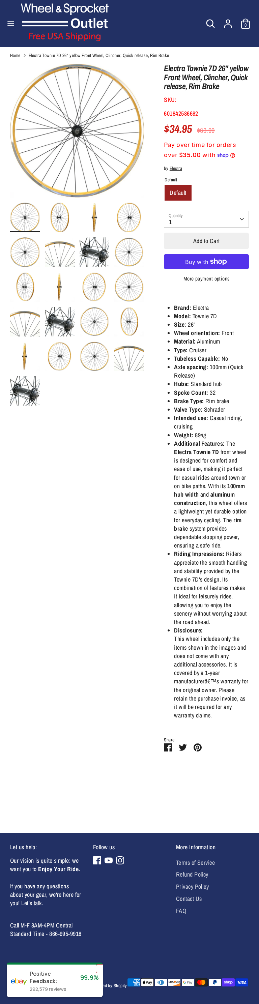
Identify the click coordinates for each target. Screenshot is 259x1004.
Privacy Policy (192, 886)
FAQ (181, 911)
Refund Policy (192, 874)
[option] (77, 133)
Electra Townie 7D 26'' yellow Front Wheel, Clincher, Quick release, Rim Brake (99, 55)
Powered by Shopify (109, 985)
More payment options (206, 278)
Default (178, 192)
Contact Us (189, 898)
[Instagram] (120, 860)
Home (15, 55)
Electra (176, 168)
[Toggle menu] (11, 23)
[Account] (228, 21)
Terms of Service (195, 862)
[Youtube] (109, 860)
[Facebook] (97, 860)
